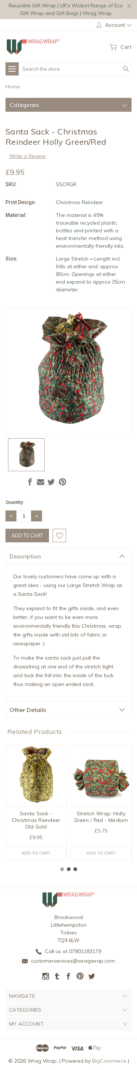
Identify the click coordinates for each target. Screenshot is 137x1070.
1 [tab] (62, 869)
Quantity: (14, 502)
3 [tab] (75, 869)
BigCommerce (109, 1061)
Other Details (27, 709)
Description (25, 556)
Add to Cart (36, 853)
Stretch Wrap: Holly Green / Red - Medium (101, 816)
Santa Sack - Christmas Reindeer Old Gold (36, 820)
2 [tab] (69, 869)
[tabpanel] (36, 802)
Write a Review (27, 156)
